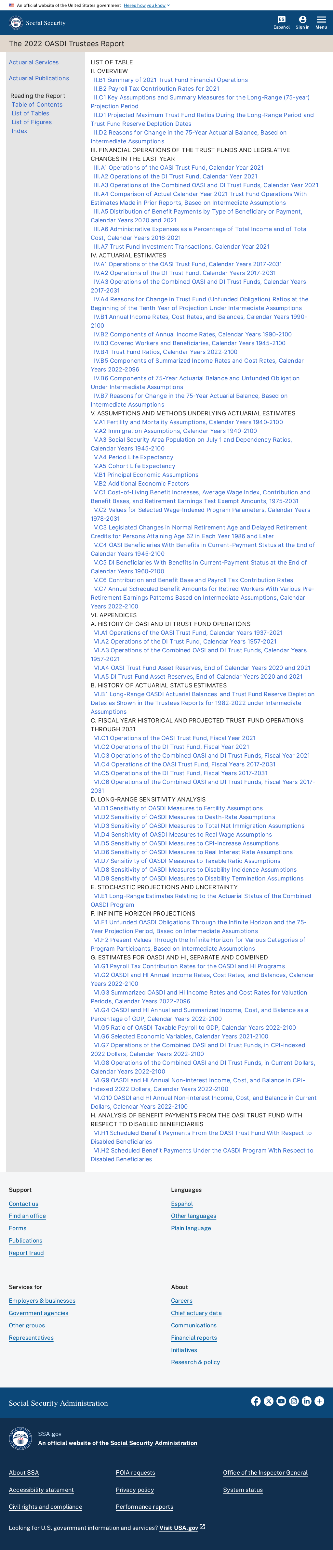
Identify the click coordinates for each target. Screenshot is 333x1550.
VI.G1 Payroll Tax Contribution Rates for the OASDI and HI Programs (188, 966)
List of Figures (32, 122)
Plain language (191, 1228)
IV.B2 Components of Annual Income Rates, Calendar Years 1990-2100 (191, 334)
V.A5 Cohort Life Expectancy (133, 465)
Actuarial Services (34, 62)
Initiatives (184, 1350)
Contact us (23, 1203)
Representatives (31, 1337)
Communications (194, 1325)
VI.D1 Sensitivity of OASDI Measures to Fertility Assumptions (177, 808)
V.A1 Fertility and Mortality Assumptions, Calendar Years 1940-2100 (188, 422)
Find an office (27, 1215)
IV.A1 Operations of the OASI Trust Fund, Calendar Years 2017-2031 (186, 264)
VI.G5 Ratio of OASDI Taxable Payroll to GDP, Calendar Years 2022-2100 (193, 1027)
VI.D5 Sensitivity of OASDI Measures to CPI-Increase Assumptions (185, 843)
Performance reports (144, 1506)
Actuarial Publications (39, 78)
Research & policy (195, 1362)
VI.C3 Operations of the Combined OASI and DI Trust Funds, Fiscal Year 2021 (200, 755)
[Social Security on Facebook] (256, 1403)
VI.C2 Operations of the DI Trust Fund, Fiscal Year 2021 (170, 746)
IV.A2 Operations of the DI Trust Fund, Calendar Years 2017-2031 (183, 272)
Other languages (194, 1215)
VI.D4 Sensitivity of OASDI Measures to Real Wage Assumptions (181, 834)
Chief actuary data (196, 1312)
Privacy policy (135, 1489)
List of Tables (30, 113)
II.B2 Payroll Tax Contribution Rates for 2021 (155, 88)
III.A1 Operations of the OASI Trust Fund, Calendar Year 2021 (177, 167)
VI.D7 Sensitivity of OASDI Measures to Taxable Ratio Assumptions (186, 860)
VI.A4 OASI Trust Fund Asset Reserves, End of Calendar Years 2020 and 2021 (201, 667)
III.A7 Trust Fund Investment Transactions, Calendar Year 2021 (180, 246)
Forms (17, 1228)
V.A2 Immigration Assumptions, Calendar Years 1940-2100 (174, 430)
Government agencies (38, 1312)
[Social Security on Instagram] (294, 1403)
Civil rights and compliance (45, 1506)
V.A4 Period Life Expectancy (132, 457)
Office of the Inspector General (265, 1472)
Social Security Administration (153, 1442)
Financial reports (194, 1337)
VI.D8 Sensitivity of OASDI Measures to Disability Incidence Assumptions (194, 869)
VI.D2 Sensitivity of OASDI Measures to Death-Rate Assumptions (183, 817)
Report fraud (26, 1252)
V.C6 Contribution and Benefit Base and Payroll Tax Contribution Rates (192, 580)
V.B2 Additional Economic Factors (141, 483)
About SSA (24, 1472)
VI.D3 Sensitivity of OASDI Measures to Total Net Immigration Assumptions (197, 825)
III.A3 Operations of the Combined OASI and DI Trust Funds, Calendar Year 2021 (204, 185)
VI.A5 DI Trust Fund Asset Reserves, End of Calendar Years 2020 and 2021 (197, 676)
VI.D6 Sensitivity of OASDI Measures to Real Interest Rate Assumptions (192, 852)
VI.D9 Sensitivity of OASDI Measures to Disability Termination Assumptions (197, 878)
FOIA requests (135, 1472)
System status (243, 1489)
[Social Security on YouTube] (281, 1403)
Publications (25, 1240)
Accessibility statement (41, 1489)
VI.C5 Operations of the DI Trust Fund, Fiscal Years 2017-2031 (179, 773)
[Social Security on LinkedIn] (307, 1403)
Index (19, 130)
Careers (182, 1300)
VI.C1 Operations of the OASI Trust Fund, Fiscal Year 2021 (173, 738)
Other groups (27, 1325)
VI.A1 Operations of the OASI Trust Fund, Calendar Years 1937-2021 (187, 632)
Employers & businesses (42, 1300)
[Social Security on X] (268, 1403)
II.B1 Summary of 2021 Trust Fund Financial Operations (169, 79)
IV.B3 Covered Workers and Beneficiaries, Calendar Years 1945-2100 (189, 343)
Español (182, 1203)
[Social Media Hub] (319, 1403)
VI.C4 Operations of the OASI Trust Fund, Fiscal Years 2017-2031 (183, 764)
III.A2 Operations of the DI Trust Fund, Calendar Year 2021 (174, 176)
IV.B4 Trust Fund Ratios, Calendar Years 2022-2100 (164, 351)
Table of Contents (37, 104)
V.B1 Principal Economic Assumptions (145, 474)
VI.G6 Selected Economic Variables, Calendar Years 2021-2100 (180, 1036)
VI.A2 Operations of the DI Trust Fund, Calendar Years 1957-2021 (184, 641)
